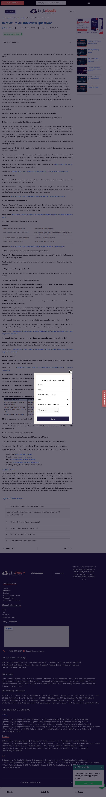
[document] (53, 398)
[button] (71, 372)
